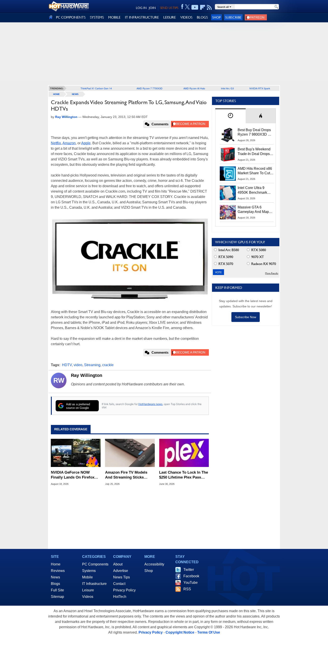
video (78, 365)
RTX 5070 (225, 264)
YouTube (190, 582)
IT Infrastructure (94, 584)
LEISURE (169, 17)
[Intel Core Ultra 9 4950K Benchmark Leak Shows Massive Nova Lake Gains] (228, 193)
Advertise (120, 571)
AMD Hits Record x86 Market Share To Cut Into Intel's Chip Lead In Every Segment (255, 171)
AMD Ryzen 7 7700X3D (149, 88)
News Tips (121, 577)
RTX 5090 (225, 257)
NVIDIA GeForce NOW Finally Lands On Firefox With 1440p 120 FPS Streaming (72, 475)
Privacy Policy (124, 590)
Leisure (88, 590)
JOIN (152, 8)
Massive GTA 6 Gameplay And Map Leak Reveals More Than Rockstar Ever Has (253, 209)
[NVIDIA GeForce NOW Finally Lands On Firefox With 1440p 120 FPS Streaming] (76, 453)
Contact (119, 584)
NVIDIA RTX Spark (259, 88)
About (117, 564)
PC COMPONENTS (70, 17)
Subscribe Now (245, 317)
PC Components (95, 564)
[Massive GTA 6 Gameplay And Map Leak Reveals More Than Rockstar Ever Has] (228, 212)
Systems (89, 571)
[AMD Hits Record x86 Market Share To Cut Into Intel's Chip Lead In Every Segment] (228, 173)
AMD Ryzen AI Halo (194, 88)
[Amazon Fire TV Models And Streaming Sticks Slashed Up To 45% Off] (130, 453)
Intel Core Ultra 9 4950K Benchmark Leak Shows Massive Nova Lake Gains (254, 190)
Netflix (56, 143)
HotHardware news (150, 404)
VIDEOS (186, 17)
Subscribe (233, 17)
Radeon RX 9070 (263, 264)
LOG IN (141, 8)
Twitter (188, 569)
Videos (87, 597)
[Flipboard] (202, 7)
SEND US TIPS (169, 8)
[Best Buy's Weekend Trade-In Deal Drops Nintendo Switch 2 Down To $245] (228, 154)
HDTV (67, 365)
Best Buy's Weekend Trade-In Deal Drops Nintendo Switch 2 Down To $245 (254, 151)
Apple (86, 143)
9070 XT (257, 257)
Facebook (191, 576)
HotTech (119, 597)
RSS (187, 589)
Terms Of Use (208, 632)
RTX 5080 (258, 250)
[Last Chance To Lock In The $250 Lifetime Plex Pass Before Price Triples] (184, 453)
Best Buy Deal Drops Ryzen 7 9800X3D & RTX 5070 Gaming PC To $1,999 (255, 132)
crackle (108, 365)
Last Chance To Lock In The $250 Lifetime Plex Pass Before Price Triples (183, 475)
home (56, 94)
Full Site (57, 590)
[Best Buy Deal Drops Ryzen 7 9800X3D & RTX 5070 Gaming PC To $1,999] (228, 135)
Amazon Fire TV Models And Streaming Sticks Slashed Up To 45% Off (126, 475)
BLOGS (202, 17)
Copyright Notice (180, 632)
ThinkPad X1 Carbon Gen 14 (96, 88)
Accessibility (154, 564)
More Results (271, 273)
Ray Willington (86, 375)
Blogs (55, 584)
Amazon (69, 143)
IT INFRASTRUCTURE (142, 17)
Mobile (87, 577)
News (75, 94)
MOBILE (114, 17)
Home (55, 564)
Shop (216, 17)
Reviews (58, 571)
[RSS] (209, 7)
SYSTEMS (97, 17)
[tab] (230, 115)
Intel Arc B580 (228, 250)
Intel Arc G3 (227, 88)
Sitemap (57, 597)
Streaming (92, 365)
